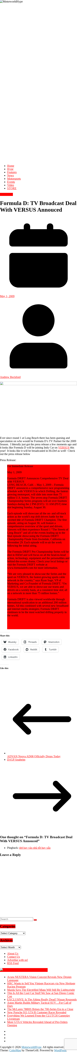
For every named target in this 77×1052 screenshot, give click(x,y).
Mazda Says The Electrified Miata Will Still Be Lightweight (41, 989)
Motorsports (14, 178)
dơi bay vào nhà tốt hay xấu (34, 847)
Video (10, 185)
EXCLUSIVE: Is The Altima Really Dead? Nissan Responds (42, 999)
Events (11, 181)
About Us (12, 953)
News (10, 175)
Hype (10, 169)
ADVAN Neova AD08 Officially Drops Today (34, 756)
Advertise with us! (17, 959)
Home (10, 165)
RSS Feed (13, 963)
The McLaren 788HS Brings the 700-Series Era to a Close (40, 1009)
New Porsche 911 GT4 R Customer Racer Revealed (36, 1012)
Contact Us (13, 956)
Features (12, 172)
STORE (11, 188)
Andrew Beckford (10, 377)
